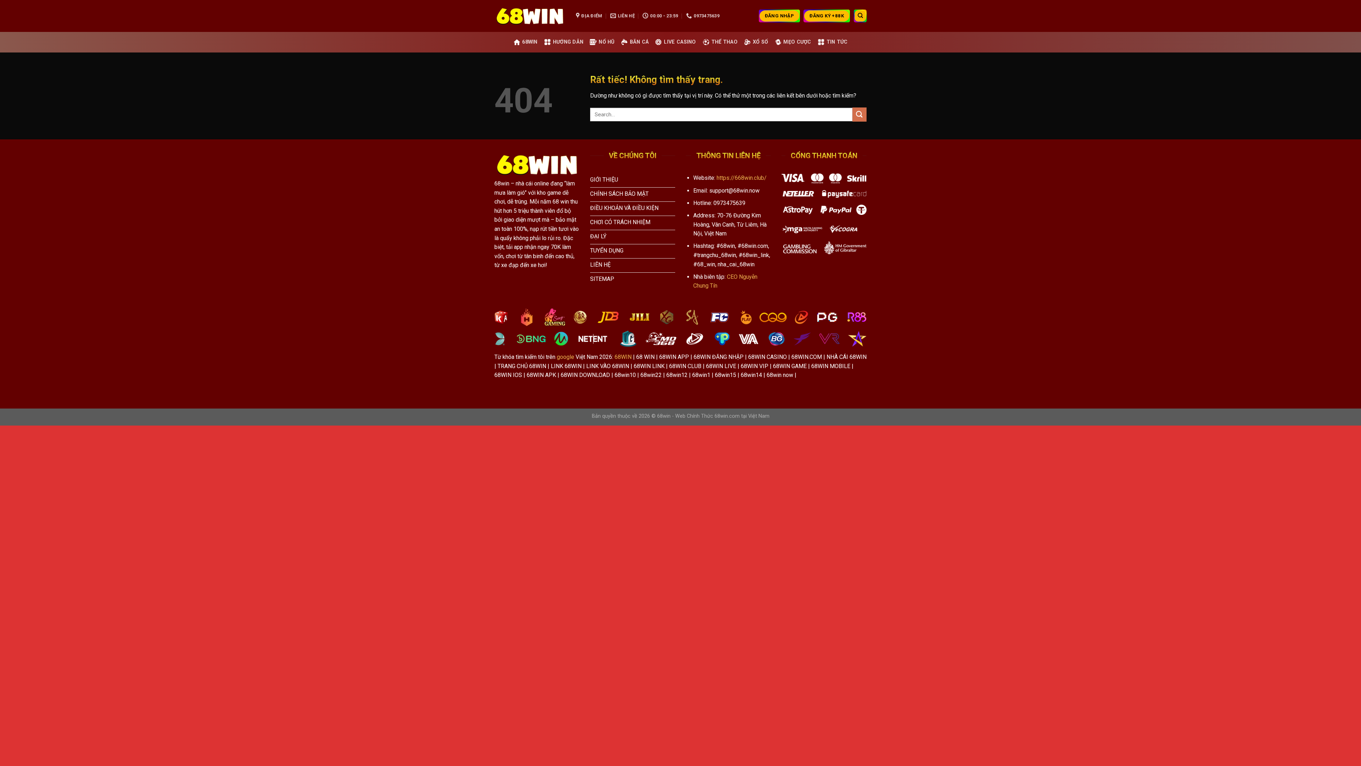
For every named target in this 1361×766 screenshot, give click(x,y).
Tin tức (837, 42)
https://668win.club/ (742, 177)
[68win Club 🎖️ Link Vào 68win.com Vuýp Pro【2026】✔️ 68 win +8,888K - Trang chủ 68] (529, 16)
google (565, 357)
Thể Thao (724, 42)
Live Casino (680, 42)
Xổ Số (760, 42)
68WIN (623, 357)
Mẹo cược (797, 42)
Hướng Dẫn (568, 42)
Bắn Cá (639, 42)
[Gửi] (859, 114)
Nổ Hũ (606, 42)
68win (529, 42)
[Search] (860, 16)
